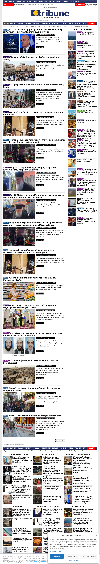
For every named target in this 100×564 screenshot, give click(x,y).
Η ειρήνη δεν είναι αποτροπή (22, 519)
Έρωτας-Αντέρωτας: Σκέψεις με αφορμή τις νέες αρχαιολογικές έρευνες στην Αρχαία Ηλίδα (83, 511)
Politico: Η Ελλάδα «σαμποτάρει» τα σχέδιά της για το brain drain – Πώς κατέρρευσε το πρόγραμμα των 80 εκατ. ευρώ (22, 470)
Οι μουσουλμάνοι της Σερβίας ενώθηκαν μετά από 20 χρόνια (22, 539)
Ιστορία (19, 26)
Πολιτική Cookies (73, 560)
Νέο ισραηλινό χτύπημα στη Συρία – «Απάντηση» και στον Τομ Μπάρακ (86, 220)
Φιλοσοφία (26, 26)
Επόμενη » (61, 440)
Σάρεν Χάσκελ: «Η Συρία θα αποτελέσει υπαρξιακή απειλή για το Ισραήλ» (52, 488)
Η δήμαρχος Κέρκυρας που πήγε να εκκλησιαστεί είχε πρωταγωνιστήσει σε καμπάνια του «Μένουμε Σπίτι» (32, 223)
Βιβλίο (39, 26)
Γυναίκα (59, 26)
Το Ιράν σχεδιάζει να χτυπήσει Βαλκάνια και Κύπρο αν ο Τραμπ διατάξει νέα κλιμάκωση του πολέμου (22, 531)
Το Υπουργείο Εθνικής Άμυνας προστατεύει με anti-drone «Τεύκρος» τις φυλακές (83, 469)
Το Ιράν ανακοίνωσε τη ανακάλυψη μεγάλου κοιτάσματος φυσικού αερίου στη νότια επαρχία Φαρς (87, 171)
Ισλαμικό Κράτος (55, 1)
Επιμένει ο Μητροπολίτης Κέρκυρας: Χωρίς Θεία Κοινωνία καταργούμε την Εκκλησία (30, 168)
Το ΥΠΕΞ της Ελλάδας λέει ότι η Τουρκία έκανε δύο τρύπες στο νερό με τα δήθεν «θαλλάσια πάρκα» (52, 531)
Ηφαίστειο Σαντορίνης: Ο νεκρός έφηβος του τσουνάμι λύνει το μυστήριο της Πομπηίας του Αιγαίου (83, 521)
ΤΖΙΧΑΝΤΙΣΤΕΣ (48, 454)
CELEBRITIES (63, 23)
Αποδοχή (57, 556)
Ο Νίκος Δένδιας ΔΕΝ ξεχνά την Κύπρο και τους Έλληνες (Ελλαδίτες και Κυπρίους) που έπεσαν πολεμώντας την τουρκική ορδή (83, 499)
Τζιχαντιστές (75, 1)
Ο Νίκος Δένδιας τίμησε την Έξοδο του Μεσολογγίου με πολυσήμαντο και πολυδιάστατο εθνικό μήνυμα (33, 30)
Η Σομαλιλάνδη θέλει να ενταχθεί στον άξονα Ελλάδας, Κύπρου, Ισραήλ (87, 210)
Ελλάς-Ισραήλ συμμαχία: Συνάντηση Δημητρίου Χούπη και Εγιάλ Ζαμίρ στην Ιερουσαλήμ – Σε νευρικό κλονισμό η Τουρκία (82, 480)
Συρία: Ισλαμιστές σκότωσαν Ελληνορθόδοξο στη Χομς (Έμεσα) (22, 497)
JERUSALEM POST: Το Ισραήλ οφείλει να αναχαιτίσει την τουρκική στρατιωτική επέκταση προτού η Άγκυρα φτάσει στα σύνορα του (53, 471)
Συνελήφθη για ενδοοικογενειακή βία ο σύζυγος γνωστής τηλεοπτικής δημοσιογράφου (87, 103)
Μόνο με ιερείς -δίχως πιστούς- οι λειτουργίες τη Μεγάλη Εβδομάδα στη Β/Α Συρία (30, 306)
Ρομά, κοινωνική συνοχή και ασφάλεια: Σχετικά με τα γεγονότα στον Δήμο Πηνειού (86, 201)
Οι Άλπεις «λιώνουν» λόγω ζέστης (85, 111)
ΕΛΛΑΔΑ (20, 23)
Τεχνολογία (76, 26)
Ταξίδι (70, 26)
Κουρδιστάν (27, 1)
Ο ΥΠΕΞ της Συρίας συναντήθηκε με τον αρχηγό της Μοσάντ (86, 151)
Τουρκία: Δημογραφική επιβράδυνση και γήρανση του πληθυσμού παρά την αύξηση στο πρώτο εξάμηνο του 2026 (86, 143)
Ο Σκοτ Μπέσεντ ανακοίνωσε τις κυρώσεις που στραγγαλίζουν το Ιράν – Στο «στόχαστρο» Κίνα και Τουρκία (87, 55)
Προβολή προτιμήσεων (88, 556)
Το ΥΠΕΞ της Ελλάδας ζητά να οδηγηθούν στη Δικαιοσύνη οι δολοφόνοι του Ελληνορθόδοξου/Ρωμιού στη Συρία (21, 489)
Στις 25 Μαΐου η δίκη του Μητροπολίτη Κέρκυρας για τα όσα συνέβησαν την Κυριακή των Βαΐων (33, 196)
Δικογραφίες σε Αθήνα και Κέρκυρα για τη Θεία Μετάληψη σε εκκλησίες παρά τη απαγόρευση (28, 251)
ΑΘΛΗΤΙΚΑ (78, 23)
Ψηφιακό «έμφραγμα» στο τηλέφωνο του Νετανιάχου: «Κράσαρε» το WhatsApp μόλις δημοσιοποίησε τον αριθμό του (86, 183)
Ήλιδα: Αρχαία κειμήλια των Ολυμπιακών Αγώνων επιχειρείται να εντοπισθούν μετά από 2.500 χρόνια (82, 531)
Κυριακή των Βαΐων (50, 17)
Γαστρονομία (51, 26)
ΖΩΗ (84, 23)
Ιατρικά (65, 26)
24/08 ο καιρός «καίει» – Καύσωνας (84, 160)
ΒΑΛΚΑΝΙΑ (17, 506)
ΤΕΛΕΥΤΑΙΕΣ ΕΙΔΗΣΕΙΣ (82, 30)
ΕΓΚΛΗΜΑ (28, 23)
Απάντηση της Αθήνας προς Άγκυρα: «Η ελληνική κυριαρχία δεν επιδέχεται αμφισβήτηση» (52, 511)
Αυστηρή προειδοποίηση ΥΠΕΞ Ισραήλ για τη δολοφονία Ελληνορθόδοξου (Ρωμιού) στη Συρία (22, 478)
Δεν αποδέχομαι (72, 556)
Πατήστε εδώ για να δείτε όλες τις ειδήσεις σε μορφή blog (33, 4)
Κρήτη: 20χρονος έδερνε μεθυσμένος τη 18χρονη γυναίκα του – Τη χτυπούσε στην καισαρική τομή (86, 95)
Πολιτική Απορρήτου (8, 444)
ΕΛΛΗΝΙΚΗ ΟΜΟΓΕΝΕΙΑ (18, 454)
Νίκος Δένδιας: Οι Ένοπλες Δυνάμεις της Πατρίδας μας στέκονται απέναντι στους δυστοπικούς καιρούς (82, 489)
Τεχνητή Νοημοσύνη (40, 1)
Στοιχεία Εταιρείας (19, 444)
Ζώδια (44, 26)
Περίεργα (5, 26)
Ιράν (5, 1)
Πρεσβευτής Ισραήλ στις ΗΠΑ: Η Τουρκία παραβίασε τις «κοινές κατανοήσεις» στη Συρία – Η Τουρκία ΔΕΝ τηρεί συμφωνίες (53, 480)
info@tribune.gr (91, 5)
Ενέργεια (66, 1)
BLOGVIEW (91, 23)
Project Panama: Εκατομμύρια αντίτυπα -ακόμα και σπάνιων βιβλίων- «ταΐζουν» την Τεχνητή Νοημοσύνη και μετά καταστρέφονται (87, 65)
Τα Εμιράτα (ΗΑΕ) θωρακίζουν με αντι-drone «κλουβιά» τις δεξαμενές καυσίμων (86, 191)
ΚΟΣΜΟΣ (55, 23)
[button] (96, 535)
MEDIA (71, 23)
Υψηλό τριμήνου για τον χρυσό (86, 121)
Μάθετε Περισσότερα (39, 561)
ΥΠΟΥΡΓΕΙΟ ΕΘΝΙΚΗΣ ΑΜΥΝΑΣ (78, 454)
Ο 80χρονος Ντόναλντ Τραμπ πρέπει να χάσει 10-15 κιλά (86, 73)
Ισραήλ (11, 1)
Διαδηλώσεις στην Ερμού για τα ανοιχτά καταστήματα (35, 416)
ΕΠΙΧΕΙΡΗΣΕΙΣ (46, 23)
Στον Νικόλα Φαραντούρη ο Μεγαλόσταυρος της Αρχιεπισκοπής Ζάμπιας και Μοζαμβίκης (22, 459)
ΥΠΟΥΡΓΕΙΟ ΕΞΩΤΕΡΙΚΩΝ (48, 506)
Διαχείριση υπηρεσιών (55, 551)
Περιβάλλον (84, 26)
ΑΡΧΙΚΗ (6, 23)
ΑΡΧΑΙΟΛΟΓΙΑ (78, 506)
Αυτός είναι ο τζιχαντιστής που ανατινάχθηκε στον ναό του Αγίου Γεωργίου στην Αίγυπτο (32, 334)
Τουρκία (18, 1)
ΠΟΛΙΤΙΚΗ (13, 23)
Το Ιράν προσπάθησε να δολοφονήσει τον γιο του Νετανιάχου (85, 44)
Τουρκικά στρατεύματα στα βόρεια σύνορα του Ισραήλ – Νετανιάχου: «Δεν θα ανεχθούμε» (52, 498)
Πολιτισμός (33, 26)
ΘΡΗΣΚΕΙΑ (6, 57)
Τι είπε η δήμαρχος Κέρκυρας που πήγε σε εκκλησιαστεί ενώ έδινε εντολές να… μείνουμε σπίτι (34, 141)
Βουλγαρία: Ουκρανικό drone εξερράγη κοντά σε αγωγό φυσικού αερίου (21, 549)
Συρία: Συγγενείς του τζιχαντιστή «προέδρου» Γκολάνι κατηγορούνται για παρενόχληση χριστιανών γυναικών (52, 460)
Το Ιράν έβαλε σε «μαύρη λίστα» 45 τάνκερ (85, 33)
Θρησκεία (12, 26)
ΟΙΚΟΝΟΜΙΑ (36, 23)
